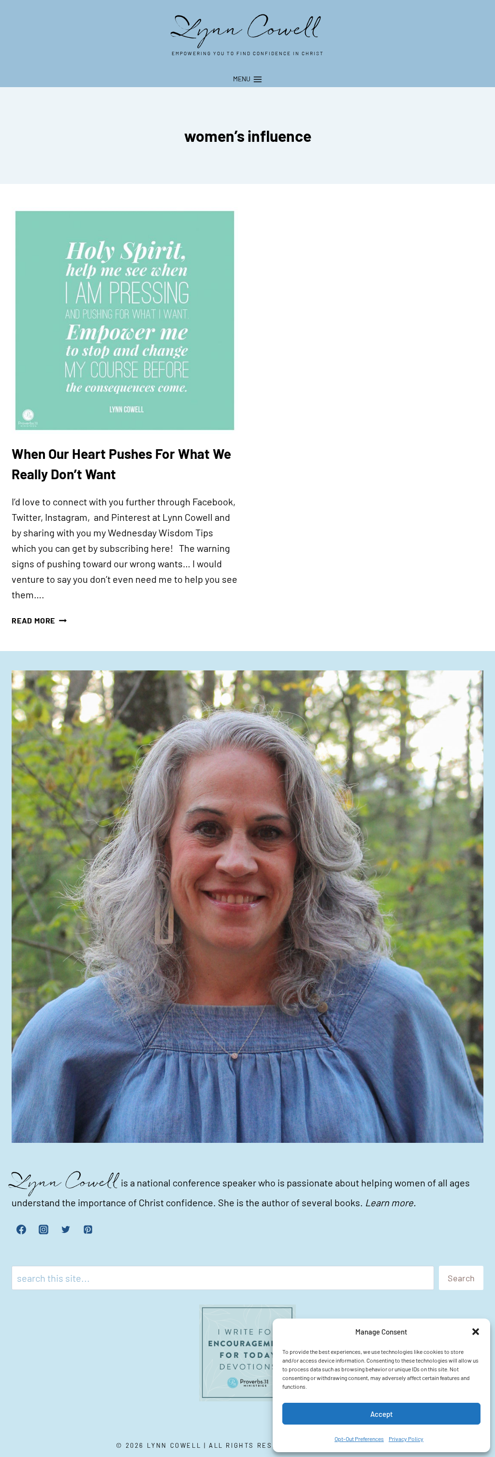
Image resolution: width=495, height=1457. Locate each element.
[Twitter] (65, 1229)
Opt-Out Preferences (359, 1438)
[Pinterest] (88, 1229)
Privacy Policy (406, 1438)
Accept (381, 1414)
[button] (475, 1331)
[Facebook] (21, 1229)
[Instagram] (43, 1229)
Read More (39, 620)
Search (461, 1278)
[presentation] (125, 320)
